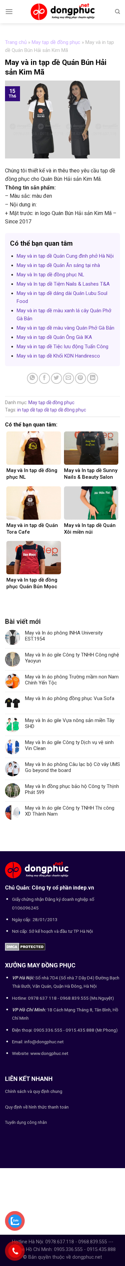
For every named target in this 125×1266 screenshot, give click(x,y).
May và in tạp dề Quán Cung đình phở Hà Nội (65, 256)
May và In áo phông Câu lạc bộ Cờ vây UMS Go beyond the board (72, 767)
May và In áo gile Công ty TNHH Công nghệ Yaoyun (72, 658)
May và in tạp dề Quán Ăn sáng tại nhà (58, 265)
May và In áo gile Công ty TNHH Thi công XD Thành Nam (69, 811)
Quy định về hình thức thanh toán (37, 1107)
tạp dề (42, 409)
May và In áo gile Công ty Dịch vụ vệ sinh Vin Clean (69, 745)
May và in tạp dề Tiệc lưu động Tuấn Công (62, 347)
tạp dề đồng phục (68, 409)
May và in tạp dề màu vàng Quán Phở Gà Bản (65, 328)
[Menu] (9, 11)
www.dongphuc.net (49, 1053)
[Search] (117, 11)
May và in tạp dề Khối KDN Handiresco (58, 356)
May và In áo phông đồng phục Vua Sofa (69, 698)
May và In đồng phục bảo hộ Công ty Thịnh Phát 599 (72, 789)
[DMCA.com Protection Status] (25, 946)
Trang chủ (16, 42)
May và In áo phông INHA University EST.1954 (64, 636)
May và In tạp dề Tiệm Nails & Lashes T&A (63, 284)
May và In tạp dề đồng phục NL (50, 275)
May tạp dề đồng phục (56, 42)
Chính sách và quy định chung (33, 1091)
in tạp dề (26, 409)
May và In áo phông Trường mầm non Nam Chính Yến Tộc (72, 680)
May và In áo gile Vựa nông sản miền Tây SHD (69, 723)
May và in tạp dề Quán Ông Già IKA (54, 337)
